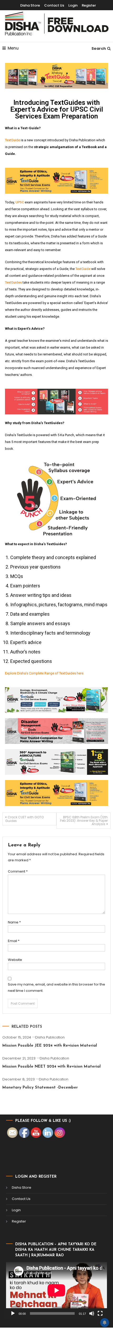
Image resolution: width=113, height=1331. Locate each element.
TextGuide (12, 140)
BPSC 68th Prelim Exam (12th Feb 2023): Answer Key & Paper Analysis (84, 820)
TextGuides (13, 282)
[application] (56, 1290)
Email (13, 940)
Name (14, 922)
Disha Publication (50, 1037)
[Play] (13, 1313)
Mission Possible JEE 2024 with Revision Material (49, 1046)
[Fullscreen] (100, 1313)
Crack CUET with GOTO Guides (24, 819)
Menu (13, 48)
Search (98, 48)
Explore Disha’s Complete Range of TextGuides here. (44, 673)
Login (73, 5)
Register (89, 5)
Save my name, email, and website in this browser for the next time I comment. (56, 987)
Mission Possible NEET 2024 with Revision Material (51, 1067)
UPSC (20, 202)
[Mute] (91, 1313)
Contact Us (54, 5)
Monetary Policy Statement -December (40, 1088)
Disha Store (30, 5)
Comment (18, 871)
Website (15, 959)
